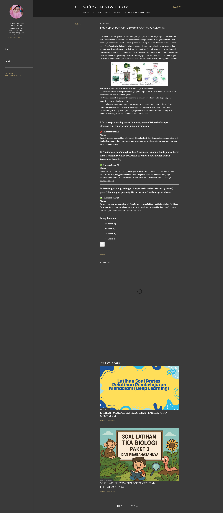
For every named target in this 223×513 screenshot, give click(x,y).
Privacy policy (132, 13)
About (120, 13)
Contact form (109, 13)
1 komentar (111, 420)
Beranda (87, 13)
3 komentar (111, 491)
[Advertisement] (139, 340)
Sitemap (97, 13)
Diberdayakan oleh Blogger (130, 506)
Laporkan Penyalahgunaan (13, 74)
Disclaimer (145, 13)
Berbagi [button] (77, 24)
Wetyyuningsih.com (106, 7)
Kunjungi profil (16, 37)
